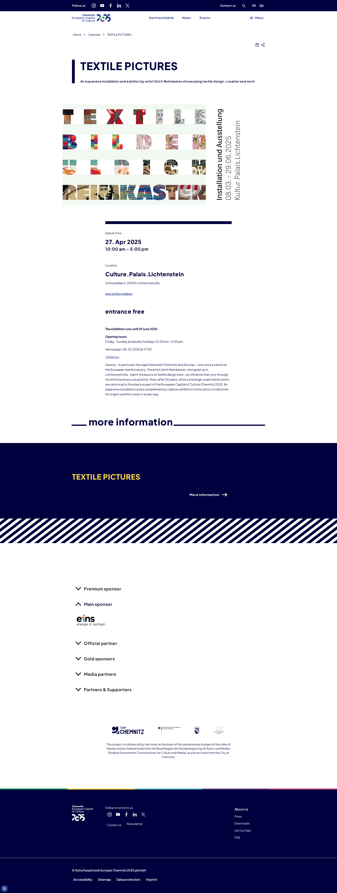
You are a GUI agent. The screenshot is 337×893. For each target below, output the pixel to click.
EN (262, 5)
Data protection (128, 879)
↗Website (112, 357)
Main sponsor (98, 604)
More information (204, 495)
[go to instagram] (94, 5)
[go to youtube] (102, 5)
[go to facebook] (110, 5)
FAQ (237, 837)
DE (254, 5)
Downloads (242, 823)
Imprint (151, 879)
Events (205, 18)
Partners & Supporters (107, 689)
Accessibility (82, 879)
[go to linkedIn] (119, 5)
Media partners (100, 674)
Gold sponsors (99, 658)
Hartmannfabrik (161, 18)
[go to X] (127, 5)
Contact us (228, 5)
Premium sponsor (102, 588)
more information (119, 294)
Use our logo (242, 830)
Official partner (100, 643)
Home (77, 34)
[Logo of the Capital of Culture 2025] (91, 18)
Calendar (94, 34)
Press (238, 816)
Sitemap (104, 879)
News (186, 18)
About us (241, 809)
